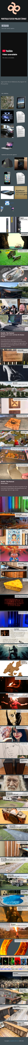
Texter (11, 18)
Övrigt (23, 18)
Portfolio (5, 18)
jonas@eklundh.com (14, 1041)
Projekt (18, 18)
